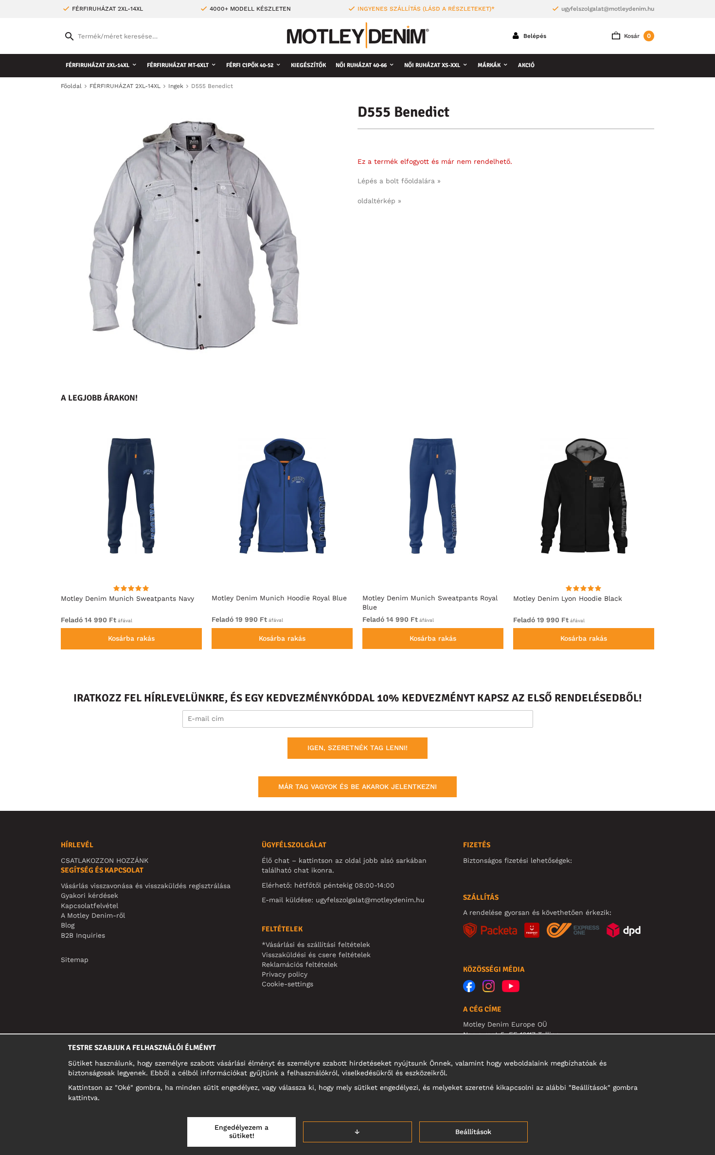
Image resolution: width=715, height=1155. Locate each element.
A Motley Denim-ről (93, 915)
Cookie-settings (287, 984)
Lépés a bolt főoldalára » (399, 181)
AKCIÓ (526, 65)
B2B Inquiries (83, 935)
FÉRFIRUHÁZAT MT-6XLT (178, 65)
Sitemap (75, 959)
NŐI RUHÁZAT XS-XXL (432, 65)
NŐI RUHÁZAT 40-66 (361, 65)
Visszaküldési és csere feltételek (316, 955)
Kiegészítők (308, 65)
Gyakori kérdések (89, 895)
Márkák (489, 65)
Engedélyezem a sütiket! (241, 1131)
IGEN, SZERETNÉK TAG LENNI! (357, 748)
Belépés (533, 36)
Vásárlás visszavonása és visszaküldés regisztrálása (146, 886)
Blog (67, 925)
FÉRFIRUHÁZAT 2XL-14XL (97, 65)
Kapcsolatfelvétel (89, 906)
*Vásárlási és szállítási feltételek (316, 944)
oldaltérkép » (379, 201)
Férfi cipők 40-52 (249, 65)
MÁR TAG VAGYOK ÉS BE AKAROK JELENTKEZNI (357, 786)
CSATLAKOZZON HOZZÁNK (104, 860)
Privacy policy (284, 974)
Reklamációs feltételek (300, 964)
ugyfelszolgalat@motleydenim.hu (607, 8)
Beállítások (473, 1132)
